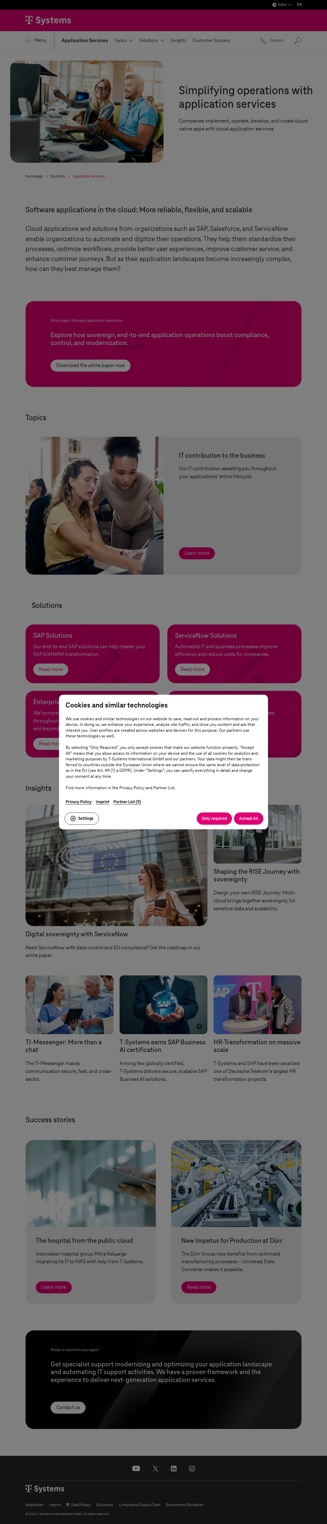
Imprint (102, 802)
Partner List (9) (127, 802)
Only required (214, 818)
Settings (86, 818)
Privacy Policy (79, 802)
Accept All (248, 818)
